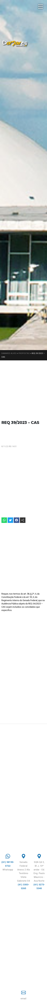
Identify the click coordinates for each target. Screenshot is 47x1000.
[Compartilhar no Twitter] (10, 520)
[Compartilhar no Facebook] (16, 520)
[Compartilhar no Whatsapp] (4, 520)
